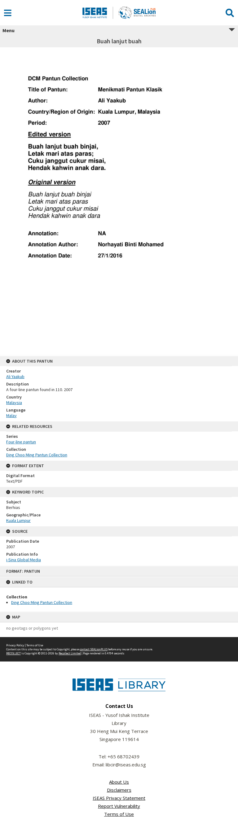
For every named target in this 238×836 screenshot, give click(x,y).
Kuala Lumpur (18, 520)
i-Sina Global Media (23, 559)
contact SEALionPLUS (94, 649)
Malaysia (14, 402)
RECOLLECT (13, 653)
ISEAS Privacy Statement (119, 798)
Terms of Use (34, 645)
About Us (119, 782)
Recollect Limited (70, 653)
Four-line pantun (21, 442)
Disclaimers (119, 790)
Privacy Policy (15, 645)
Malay (11, 415)
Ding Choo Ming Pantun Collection (41, 602)
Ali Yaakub (15, 376)
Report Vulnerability (119, 806)
